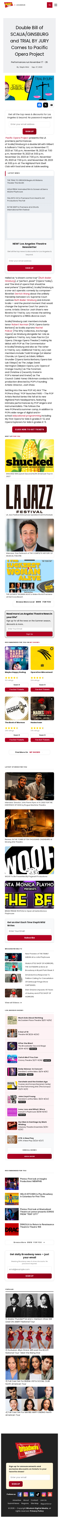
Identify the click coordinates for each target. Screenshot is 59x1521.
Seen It (17, 685)
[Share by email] (51, 105)
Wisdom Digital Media (37, 1508)
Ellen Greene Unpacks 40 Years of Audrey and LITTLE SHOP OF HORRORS (39, 993)
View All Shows (29, 1150)
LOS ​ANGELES (20, 5)
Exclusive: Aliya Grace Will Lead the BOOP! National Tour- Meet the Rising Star (27, 1351)
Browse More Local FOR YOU (33, 602)
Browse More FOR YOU (28, 1242)
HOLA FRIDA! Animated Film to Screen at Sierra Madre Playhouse (27, 190)
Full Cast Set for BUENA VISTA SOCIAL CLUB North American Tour (27, 1382)
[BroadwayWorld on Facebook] (19, 1494)
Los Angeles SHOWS (14, 1010)
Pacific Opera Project (17, 137)
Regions (25, 1503)
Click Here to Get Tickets (29, 429)
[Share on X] (45, 105)
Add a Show (29, 1156)
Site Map (35, 1503)
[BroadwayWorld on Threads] (43, 1494)
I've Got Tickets (16, 689)
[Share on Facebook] (39, 105)
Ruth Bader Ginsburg (25, 300)
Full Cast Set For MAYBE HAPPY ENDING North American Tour (28, 1413)
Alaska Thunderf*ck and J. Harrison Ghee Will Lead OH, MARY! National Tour (28, 1320)
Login (43, 5)
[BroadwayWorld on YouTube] (49, 1494)
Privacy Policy (37, 1511)
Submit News (13, 1503)
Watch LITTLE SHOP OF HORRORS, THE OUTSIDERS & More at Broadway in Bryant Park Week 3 (39, 967)
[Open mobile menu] (55, 5)
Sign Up (29, 131)
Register (35, 5)
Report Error (46, 1504)
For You (16, 436)
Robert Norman (20, 324)
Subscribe (29, 937)
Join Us (43, 1500)
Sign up (29, 1276)
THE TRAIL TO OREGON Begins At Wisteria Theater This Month (25, 181)
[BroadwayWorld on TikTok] (37, 1494)
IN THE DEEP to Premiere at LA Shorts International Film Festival (23, 208)
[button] (49, 5)
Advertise (17, 1500)
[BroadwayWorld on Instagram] (25, 1494)
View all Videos (12, 1002)
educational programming (27, 415)
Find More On (27, 752)
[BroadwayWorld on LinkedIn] (31, 1494)
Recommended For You (15, 1171)
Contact (34, 1500)
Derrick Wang (22, 293)
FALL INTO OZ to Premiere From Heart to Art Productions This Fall (26, 199)
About (26, 1500)
